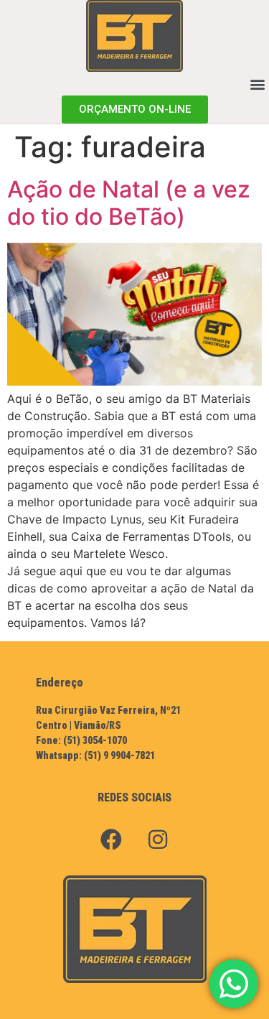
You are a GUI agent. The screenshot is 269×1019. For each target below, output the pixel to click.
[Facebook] (111, 839)
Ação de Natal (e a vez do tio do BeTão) (128, 203)
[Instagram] (157, 839)
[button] (257, 84)
